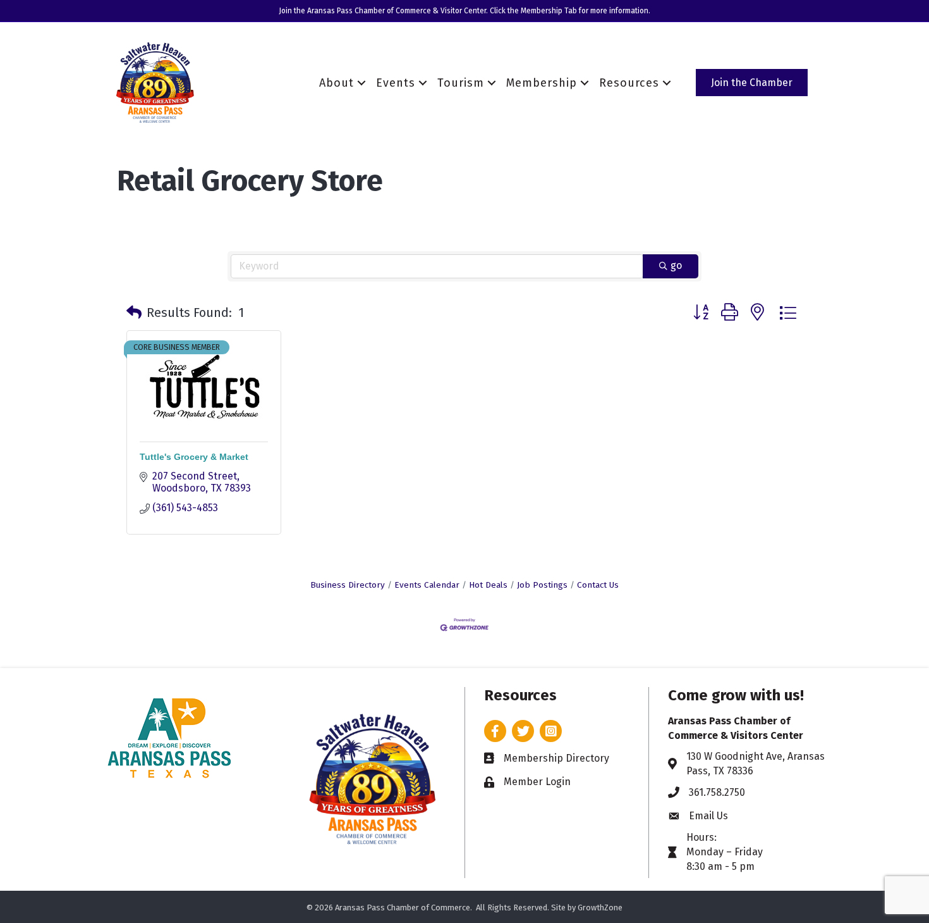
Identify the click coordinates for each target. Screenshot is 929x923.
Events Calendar (426, 584)
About (336, 83)
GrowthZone (600, 907)
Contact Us (598, 584)
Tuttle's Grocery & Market (194, 457)
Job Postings (542, 584)
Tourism (460, 83)
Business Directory (347, 584)
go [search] (676, 265)
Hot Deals (488, 584)
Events (395, 83)
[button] (134, 312)
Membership (541, 83)
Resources (629, 83)
